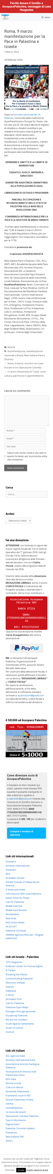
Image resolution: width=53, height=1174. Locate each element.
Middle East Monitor (16, 910)
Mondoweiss (12, 914)
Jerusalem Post (14, 999)
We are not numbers (17, 1019)
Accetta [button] (21, 1170)
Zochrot (10, 1031)
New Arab (11, 918)
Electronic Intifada (15, 982)
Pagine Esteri (13, 1124)
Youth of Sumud (14, 1027)
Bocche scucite (13, 1083)
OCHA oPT (11, 926)
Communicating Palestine (19, 978)
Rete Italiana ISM (15, 1136)
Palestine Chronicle (16, 930)
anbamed (11, 869)
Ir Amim (10, 995)
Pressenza (11, 1132)
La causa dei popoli (16, 1112)
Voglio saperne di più (37, 1169)
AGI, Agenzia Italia (15, 1055)
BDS (8, 873)
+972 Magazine (14, 962)
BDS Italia (11, 1079)
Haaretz (10, 986)
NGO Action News (15, 922)
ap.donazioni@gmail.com (31, 695)
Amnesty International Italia (20, 1060)
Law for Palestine (15, 901)
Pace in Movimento (16, 1120)
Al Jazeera (11, 861)
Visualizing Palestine (16, 1015)
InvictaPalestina (14, 1107)
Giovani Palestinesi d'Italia (19, 1099)
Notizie (11, 347)
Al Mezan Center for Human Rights (24, 966)
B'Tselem (11, 970)
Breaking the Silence (16, 974)
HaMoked (11, 990)
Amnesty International (17, 865)
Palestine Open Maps (17, 1007)
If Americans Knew (15, 889)
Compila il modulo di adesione (21, 833)
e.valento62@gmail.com (19, 798)
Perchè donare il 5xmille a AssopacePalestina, (26, 6)
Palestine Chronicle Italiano (20, 1128)
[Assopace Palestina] (5, 17)
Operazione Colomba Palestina (22, 1116)
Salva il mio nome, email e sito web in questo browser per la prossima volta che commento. (27, 456)
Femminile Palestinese (17, 1091)
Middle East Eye (14, 906)
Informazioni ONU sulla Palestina (23, 893)
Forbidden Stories (15, 878)
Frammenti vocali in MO (18, 1095)
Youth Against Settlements (20, 1023)
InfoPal (9, 1103)
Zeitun (9, 1140)
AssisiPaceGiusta (16, 351)
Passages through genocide (20, 1011)
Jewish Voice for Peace (17, 897)
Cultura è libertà (14, 1087)
